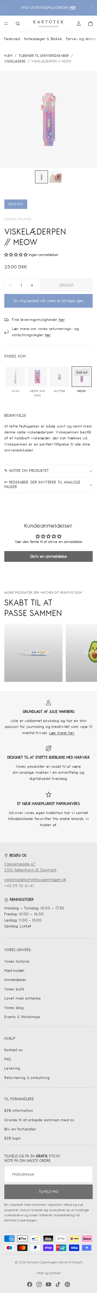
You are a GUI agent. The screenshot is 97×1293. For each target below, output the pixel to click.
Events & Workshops (22, 1017)
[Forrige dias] (6, 8)
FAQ (7, 1059)
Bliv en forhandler (20, 1129)
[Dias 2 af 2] (55, 177)
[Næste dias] (91, 8)
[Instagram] (39, 1284)
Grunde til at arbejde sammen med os (39, 1120)
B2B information (18, 1111)
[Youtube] (48, 1284)
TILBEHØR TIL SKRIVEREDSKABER (44, 56)
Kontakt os (13, 1050)
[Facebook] (29, 1284)
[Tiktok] (58, 1284)
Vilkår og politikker (48, 1273)
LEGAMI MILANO (18, 219)
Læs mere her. (62, 733)
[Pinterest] (67, 1284)
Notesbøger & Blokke (43, 39)
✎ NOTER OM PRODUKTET (26, 471)
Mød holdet (14, 971)
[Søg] (18, 24)
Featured (12, 39)
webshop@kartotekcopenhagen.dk (35, 880)
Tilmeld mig (48, 1192)
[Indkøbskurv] (90, 24)
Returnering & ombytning (27, 1078)
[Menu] (6, 23)
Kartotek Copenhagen (42, 1262)
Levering (12, 1068)
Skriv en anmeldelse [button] (48, 556)
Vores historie (16, 961)
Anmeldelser (15, 980)
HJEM (8, 56)
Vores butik (14, 989)
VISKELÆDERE (15, 61)
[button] (16, 255)
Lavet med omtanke (22, 998)
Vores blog (14, 1008)
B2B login (12, 1138)
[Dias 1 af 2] (41, 177)
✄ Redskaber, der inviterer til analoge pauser (42, 484)
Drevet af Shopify (70, 1262)
